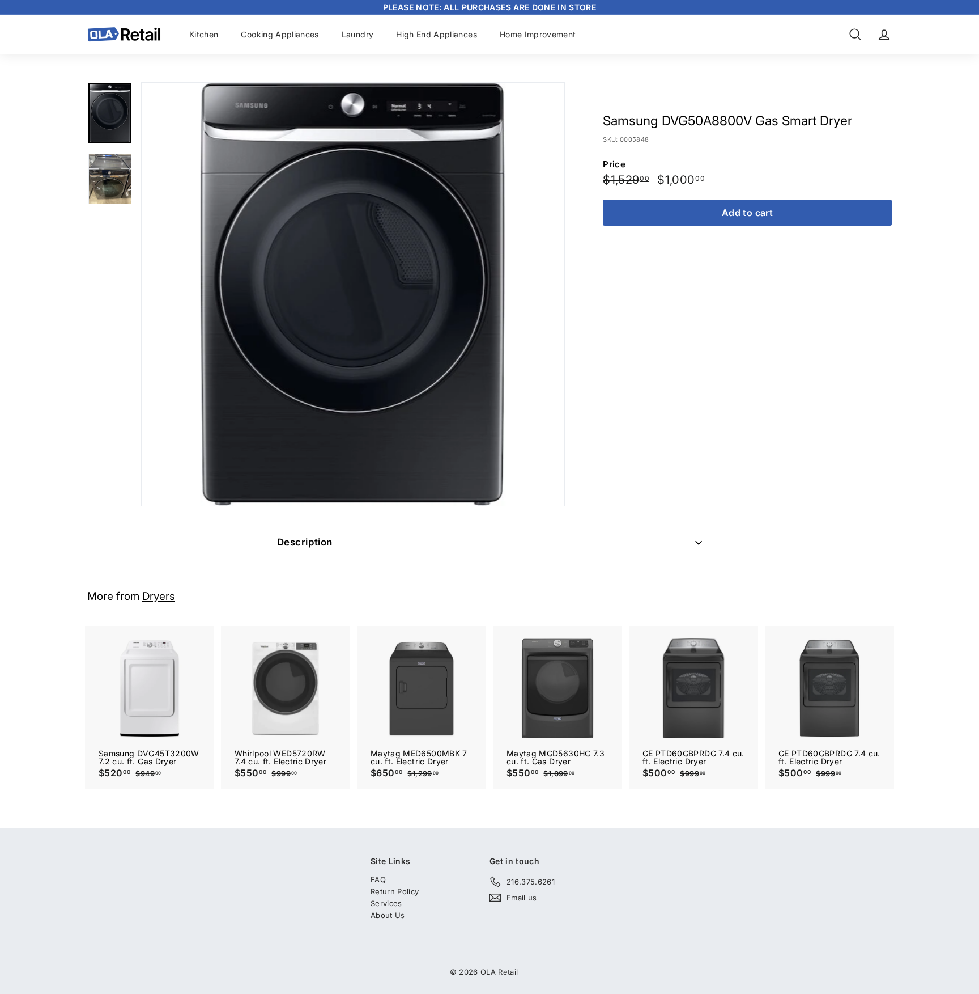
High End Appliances (436, 34)
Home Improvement (538, 34)
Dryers (158, 596)
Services (386, 903)
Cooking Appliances (279, 34)
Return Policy (395, 891)
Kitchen (203, 34)
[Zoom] (353, 294)
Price (614, 164)
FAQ (378, 879)
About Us (388, 915)
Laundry (357, 34)
